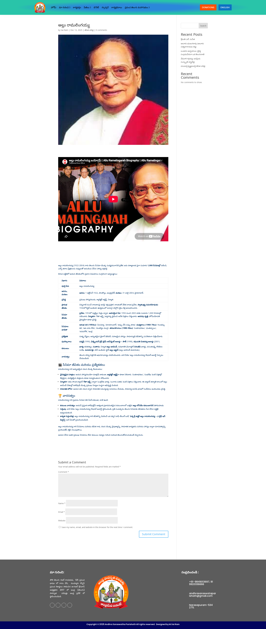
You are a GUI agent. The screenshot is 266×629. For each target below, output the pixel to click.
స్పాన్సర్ (105, 7)
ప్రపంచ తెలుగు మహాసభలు (136, 7)
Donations (208, 7)
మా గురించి (64, 7)
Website (61, 520)
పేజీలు (86, 7)
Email (61, 512)
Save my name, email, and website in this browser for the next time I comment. (97, 527)
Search (203, 25)
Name (61, 503)
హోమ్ (53, 7)
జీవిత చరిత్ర (89, 30)
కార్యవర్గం (77, 7)
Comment (63, 472)
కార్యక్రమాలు (116, 7)
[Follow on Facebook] (52, 605)
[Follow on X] (58, 605)
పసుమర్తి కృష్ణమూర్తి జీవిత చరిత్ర (193, 66)
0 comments (101, 30)
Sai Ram (64, 30)
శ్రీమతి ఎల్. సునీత (188, 39)
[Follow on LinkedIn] (69, 605)
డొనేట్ (96, 7)
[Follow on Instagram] (64, 605)
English (225, 7)
